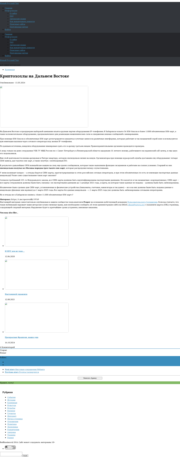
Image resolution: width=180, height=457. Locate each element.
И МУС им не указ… (15, 251)
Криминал (10, 69)
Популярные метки (19, 26)
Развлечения (13, 429)
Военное (11, 410)
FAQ (11, 16)
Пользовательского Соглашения (142, 202)
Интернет (11, 416)
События (11, 397)
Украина (11, 435)
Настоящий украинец (16, 294)
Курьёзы (11, 408)
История (11, 400)
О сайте (13, 13)
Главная (8, 8)
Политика (12, 424)
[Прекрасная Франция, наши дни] (37, 332)
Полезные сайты (17, 24)
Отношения (12, 421)
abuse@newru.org (136, 204)
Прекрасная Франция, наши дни (21, 337)
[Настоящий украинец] (37, 289)
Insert (25, 456)
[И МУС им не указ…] (37, 245)
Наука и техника (15, 418)
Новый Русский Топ (9, 3)
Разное (10, 437)
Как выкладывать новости (22, 21)
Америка (11, 432)
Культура (11, 405)
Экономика (12, 426)
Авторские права (18, 18)
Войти (8, 29)
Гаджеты (11, 413)
